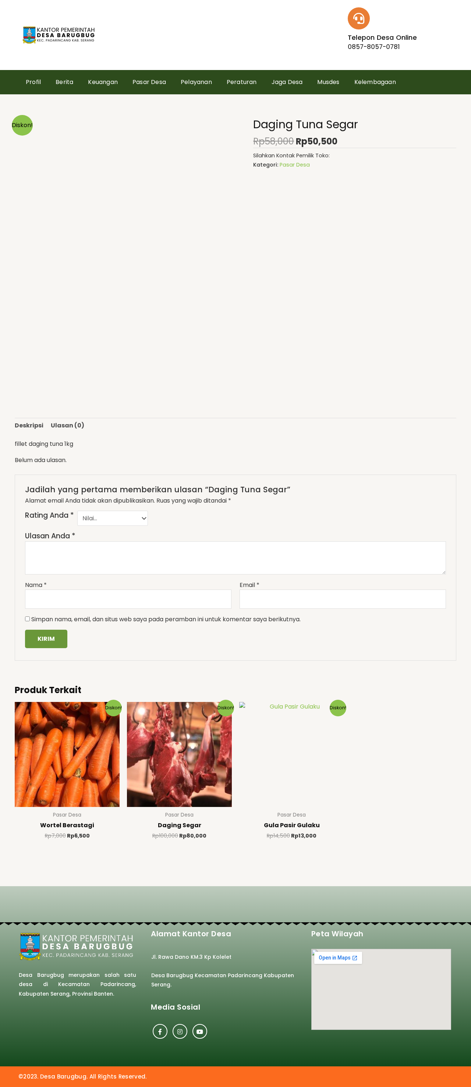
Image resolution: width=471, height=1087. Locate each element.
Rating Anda (49, 515)
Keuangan (103, 82)
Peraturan (242, 82)
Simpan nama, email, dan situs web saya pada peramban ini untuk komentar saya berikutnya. (166, 619)
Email (249, 585)
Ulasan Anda (50, 536)
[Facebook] (160, 1031)
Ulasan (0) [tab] (67, 425)
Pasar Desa (149, 82)
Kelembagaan (375, 82)
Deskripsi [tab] (29, 425)
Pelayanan (196, 82)
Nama (36, 585)
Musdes (328, 82)
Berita (64, 82)
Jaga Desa (287, 82)
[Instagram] (180, 1031)
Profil (33, 82)
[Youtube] (199, 1031)
